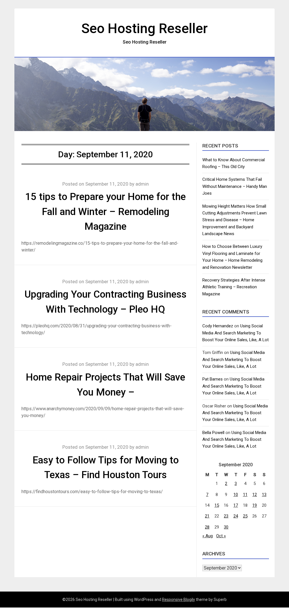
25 (245, 516)
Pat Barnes (212, 379)
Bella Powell (213, 432)
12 (254, 494)
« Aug (207, 535)
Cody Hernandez (217, 325)
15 (216, 505)
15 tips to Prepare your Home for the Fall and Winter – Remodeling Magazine (105, 211)
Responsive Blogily (178, 599)
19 (254, 505)
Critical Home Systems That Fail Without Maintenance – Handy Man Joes (234, 186)
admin (142, 184)
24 (235, 516)
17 (235, 505)
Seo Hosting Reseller (144, 28)
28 (207, 527)
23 (226, 516)
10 (235, 494)
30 (226, 527)
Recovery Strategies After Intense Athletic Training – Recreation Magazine (233, 287)
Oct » (221, 535)
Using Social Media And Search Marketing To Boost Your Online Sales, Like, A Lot (235, 332)
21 (207, 516)
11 (245, 494)
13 (264, 494)
